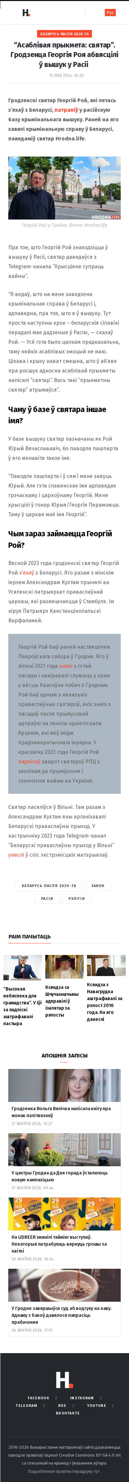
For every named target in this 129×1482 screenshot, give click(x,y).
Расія (47, 899)
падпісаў (30, 761)
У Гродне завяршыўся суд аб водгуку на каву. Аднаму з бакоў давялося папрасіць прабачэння (62, 1315)
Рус (110, 12)
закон (98, 886)
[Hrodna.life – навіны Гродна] (26, 12)
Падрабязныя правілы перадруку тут (64, 1471)
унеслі (16, 855)
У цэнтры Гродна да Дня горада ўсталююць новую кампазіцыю (60, 1176)
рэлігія (76, 899)
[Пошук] (91, 12)
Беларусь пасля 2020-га (64, 34)
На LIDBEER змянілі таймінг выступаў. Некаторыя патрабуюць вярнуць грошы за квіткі (59, 1244)
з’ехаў (26, 573)
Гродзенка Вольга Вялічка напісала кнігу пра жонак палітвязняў (61, 1112)
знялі (65, 666)
